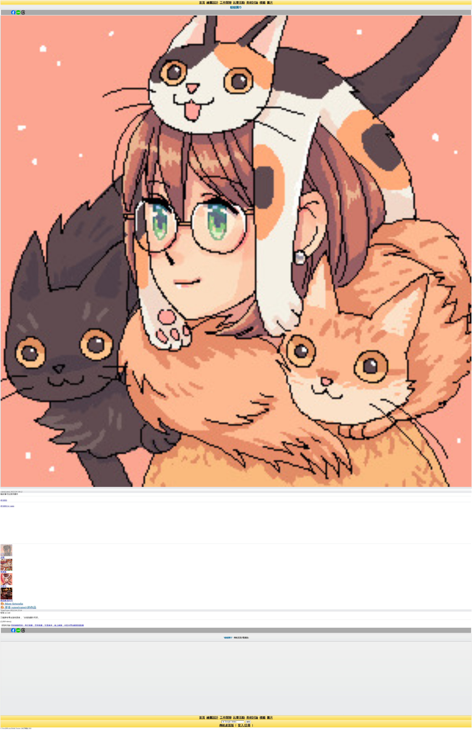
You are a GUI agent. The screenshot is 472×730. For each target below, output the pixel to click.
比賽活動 (239, 2)
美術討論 (252, 2)
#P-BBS (3, 500)
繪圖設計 (212, 2)
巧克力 (3, 586)
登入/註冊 (244, 725)
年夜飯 (3, 572)
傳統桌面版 (226, 725)
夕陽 (2, 557)
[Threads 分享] (23, 12)
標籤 (263, 2)
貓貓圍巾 (236, 7)
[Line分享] (18, 12)
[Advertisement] (236, 525)
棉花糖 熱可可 (6, 601)
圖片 (270, 2)
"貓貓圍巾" (228, 638)
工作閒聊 (226, 2)
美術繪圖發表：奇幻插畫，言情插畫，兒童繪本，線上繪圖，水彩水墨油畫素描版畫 (47, 625)
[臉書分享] (13, 12)
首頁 (202, 2)
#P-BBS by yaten (7, 506)
